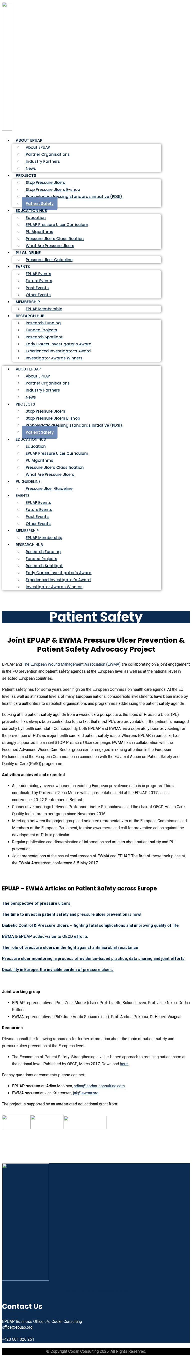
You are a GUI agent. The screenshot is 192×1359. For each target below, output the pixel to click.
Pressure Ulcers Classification (55, 238)
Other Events (38, 523)
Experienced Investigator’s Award (58, 351)
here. (124, 1064)
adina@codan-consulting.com (99, 1086)
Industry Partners (43, 161)
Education (36, 217)
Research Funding (43, 323)
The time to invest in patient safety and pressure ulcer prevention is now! (71, 914)
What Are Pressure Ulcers (50, 245)
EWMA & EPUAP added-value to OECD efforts (45, 936)
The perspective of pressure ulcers (36, 903)
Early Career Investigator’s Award (59, 344)
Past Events (37, 287)
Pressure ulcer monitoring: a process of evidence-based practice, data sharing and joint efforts (93, 958)
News (31, 397)
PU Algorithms (39, 231)
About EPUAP (38, 147)
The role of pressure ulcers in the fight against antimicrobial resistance (70, 947)
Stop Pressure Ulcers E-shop (53, 189)
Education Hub (31, 210)
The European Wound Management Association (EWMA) (71, 664)
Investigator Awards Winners (54, 358)
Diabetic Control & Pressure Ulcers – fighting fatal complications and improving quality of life (90, 925)
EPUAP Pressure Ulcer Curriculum (57, 224)
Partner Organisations (48, 154)
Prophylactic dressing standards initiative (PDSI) (74, 196)
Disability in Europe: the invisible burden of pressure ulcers (58, 969)
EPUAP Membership (44, 537)
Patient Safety (40, 432)
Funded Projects (41, 330)
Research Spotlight (44, 337)
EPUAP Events (38, 273)
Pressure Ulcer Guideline (49, 259)
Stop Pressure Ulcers (45, 182)
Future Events (39, 280)
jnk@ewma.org (85, 1093)
